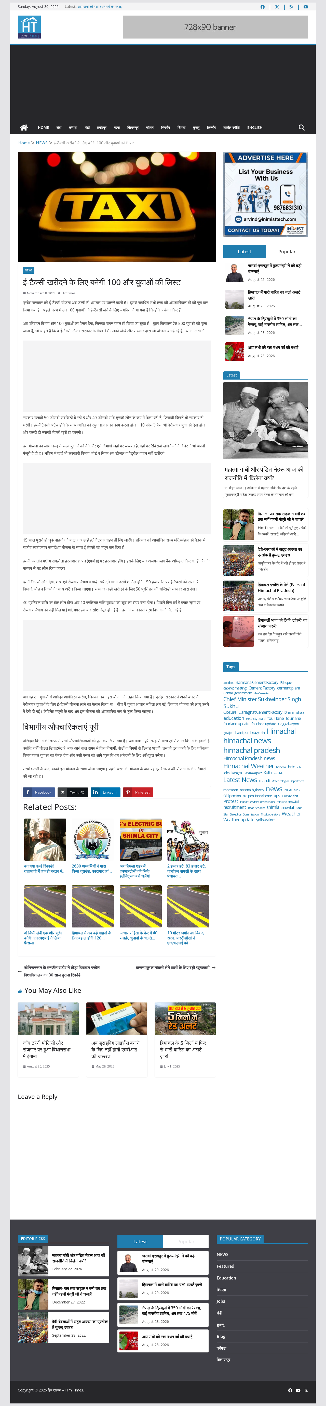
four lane (275, 718)
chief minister (261, 693)
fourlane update (236, 723)
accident (228, 683)
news (274, 788)
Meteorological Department (287, 781)
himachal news (247, 740)
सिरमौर (165, 127)
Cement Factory (262, 688)
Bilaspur (286, 682)
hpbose (281, 767)
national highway (252, 790)
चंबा (59, 127)
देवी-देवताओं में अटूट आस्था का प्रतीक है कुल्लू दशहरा (280, 552)
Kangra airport (253, 773)
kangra (237, 772)
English (255, 127)
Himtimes (68, 293)
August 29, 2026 (261, 279)
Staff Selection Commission (241, 814)
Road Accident (256, 808)
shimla (273, 807)
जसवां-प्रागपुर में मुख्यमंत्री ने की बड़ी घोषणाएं (275, 268)
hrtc (291, 766)
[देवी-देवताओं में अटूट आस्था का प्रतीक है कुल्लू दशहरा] (238, 560)
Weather (291, 813)
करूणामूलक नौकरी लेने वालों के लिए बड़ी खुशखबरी (173, 967)
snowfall (287, 807)
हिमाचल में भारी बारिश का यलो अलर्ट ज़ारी (274, 294)
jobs (226, 773)
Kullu (267, 772)
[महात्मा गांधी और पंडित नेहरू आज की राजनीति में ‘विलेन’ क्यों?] (265, 420)
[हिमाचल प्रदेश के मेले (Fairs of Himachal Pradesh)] (238, 596)
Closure (229, 712)
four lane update (263, 723)
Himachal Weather (248, 766)
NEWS (28, 270)
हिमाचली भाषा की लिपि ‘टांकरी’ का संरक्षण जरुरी (282, 623)
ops (277, 795)
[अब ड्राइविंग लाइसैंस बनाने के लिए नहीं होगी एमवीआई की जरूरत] (116, 1006)
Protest (230, 801)
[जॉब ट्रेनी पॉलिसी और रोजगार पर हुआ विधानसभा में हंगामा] (48, 1006)
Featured (225, 1266)
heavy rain (257, 732)
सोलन (150, 127)
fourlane (293, 718)
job (299, 767)
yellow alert (265, 820)
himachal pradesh (251, 750)
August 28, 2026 (261, 332)
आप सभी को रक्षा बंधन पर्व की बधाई (100, 6)
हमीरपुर (101, 127)
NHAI (288, 790)
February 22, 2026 (67, 1268)
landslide (278, 773)
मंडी (87, 127)
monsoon (230, 789)
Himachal (281, 731)
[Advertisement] (163, 83)
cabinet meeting (235, 688)
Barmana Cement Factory (257, 682)
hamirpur (241, 732)
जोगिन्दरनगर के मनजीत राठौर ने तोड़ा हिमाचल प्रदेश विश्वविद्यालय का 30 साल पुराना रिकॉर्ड (62, 971)
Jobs (221, 1301)
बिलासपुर (133, 127)
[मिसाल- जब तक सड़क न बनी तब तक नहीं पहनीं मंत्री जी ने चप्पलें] (238, 524)
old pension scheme (257, 795)
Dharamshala (294, 712)
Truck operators (270, 814)
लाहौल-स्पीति (231, 127)
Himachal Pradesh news (249, 758)
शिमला (181, 127)
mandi (264, 780)
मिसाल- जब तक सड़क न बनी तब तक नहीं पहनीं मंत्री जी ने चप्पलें (281, 516)
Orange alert (290, 796)
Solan (299, 808)
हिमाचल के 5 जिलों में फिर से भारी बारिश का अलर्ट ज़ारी (183, 1049)
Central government (237, 693)
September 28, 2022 (69, 1335)
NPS (297, 790)
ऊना (117, 127)
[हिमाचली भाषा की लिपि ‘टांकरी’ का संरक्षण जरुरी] (238, 631)
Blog (221, 1336)
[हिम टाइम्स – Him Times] (24, 127)
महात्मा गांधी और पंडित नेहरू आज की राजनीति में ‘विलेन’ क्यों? (264, 473)
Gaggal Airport (288, 724)
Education (226, 1278)
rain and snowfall (287, 802)
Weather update (238, 820)
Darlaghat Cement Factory (260, 712)
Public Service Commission (257, 802)
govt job (228, 733)
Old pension (232, 796)
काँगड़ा (73, 127)
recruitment (234, 807)
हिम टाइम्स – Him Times (65, 1390)
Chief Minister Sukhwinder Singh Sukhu (262, 703)
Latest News (240, 779)
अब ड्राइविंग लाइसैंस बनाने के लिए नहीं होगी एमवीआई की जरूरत (115, 1049)
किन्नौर (211, 127)
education (233, 718)
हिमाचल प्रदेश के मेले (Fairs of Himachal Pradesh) (281, 587)
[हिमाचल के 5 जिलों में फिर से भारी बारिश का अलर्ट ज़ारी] (185, 1006)
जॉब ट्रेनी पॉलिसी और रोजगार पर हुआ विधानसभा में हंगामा (47, 1049)
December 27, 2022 (68, 1302)
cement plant (288, 688)
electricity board (255, 719)
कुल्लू (196, 127)
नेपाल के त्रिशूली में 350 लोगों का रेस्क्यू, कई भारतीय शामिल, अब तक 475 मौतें (273, 321)
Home (43, 127)
